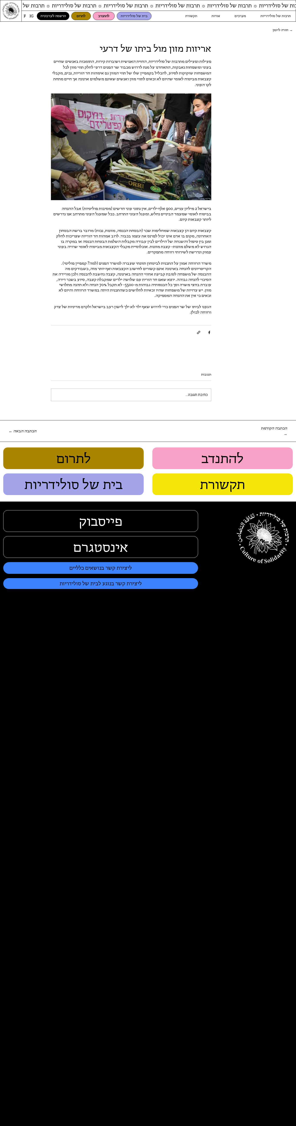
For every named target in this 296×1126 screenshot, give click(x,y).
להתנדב (222, 458)
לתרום (73, 458)
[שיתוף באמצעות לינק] (199, 332)
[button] (272, 430)
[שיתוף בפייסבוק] (209, 332)
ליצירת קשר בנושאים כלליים (100, 568)
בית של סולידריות (73, 484)
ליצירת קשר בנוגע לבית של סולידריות (101, 583)
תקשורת (222, 484)
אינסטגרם (100, 547)
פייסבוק (100, 521)
